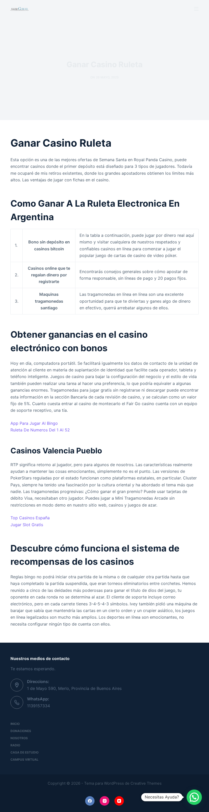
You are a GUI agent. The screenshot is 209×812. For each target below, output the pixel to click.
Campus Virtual (24, 759)
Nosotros (19, 738)
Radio (15, 745)
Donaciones (20, 731)
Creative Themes (146, 783)
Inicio (15, 724)
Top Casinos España (30, 517)
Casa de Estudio (24, 752)
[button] (194, 797)
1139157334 (38, 705)
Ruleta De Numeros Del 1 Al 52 (40, 429)
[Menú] (196, 9)
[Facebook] (90, 801)
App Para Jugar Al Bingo (34, 423)
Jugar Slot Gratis (26, 524)
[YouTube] (119, 801)
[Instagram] (104, 801)
